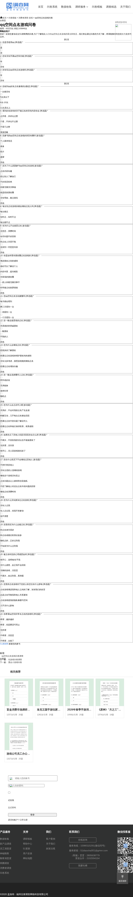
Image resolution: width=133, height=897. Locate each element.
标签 (2, 653)
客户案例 (50, 839)
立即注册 (24, 820)
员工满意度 (5, 848)
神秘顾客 (4, 853)
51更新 (26, 848)
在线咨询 (82, 839)
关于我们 (125, 6)
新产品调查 (5, 843)
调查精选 (111, 6)
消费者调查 (5, 868)
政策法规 (50, 848)
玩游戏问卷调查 (15, 659)
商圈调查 (4, 863)
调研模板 (27, 839)
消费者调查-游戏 (25, 18)
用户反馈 (27, 853)
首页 (40, 6)
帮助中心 (27, 843)
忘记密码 (12, 807)
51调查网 (4, 644)
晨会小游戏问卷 (15, 662)
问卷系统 (52, 6)
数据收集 (66, 6)
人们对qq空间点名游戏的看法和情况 (61, 34)
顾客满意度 (5, 858)
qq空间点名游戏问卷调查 (12, 656)
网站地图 (27, 858)
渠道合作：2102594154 (87, 858)
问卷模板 (97, 6)
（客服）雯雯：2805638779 (85, 855)
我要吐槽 (82, 865)
